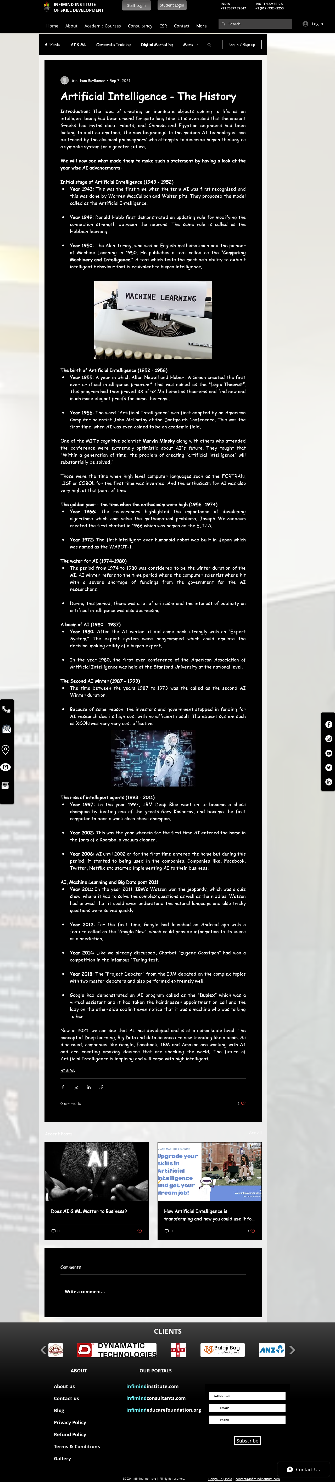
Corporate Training (113, 44)
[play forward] (292, 1350)
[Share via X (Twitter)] (75, 1087)
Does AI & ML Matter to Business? (89, 1211)
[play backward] (44, 1350)
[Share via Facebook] (62, 1087)
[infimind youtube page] (328, 753)
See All (255, 1132)
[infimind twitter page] (328, 767)
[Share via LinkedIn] (88, 1087)
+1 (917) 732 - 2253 (269, 8)
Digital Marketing (157, 44)
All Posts (52, 44)
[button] (209, 44)
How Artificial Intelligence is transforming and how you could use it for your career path (209, 1215)
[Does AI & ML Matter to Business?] (96, 1171)
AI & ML (78, 44)
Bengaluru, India (220, 1479)
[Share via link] (101, 1087)
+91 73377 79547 (233, 8)
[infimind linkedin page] (328, 781)
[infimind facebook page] (328, 724)
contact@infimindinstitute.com (258, 1479)
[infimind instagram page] (328, 738)
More (188, 44)
